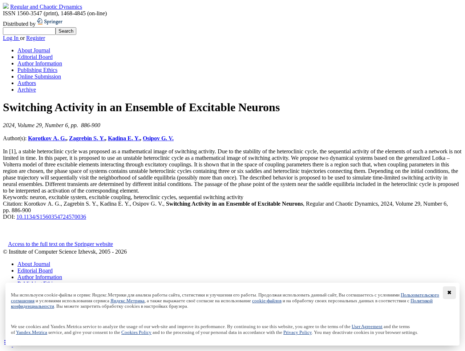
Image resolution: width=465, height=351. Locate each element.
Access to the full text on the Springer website (60, 244)
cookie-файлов (267, 300)
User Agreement (367, 326)
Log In (11, 38)
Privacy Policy (297, 332)
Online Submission (39, 76)
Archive (26, 89)
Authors (26, 83)
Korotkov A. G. (47, 138)
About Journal (33, 50)
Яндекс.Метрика (127, 300)
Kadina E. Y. (124, 138)
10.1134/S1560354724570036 (51, 217)
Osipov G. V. (158, 138)
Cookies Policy (136, 332)
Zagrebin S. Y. (87, 138)
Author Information (39, 63)
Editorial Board (35, 57)
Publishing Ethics (37, 70)
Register (35, 38)
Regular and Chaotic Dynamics (46, 7)
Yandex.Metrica (31, 332)
